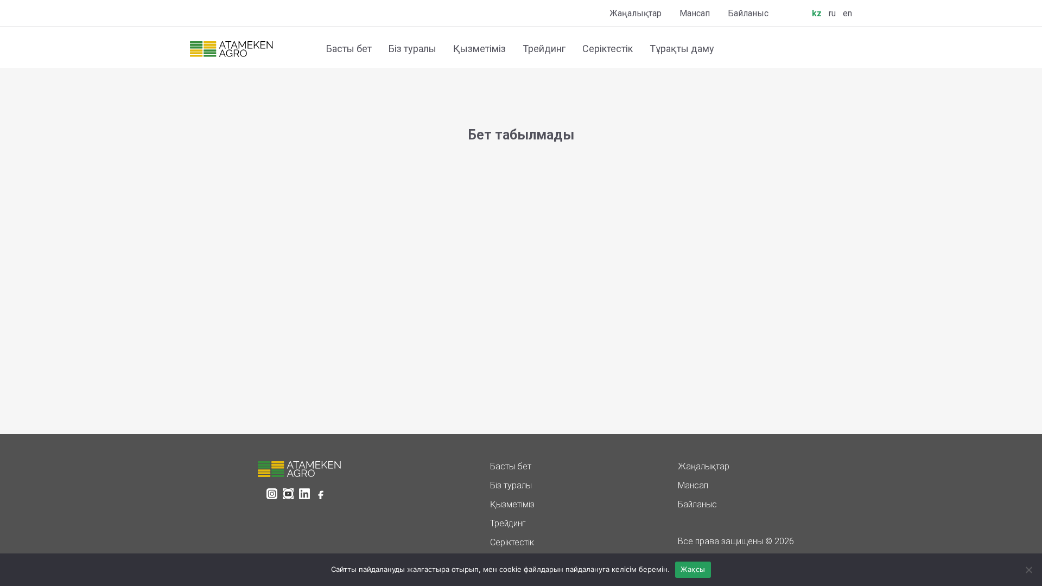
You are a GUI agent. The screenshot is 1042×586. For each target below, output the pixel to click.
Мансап (694, 13)
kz (817, 13)
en (847, 13)
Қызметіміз (479, 48)
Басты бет (349, 48)
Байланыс (748, 13)
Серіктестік (607, 48)
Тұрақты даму (682, 48)
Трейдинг (544, 48)
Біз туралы (412, 48)
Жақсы (693, 569)
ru (832, 13)
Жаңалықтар (635, 13)
